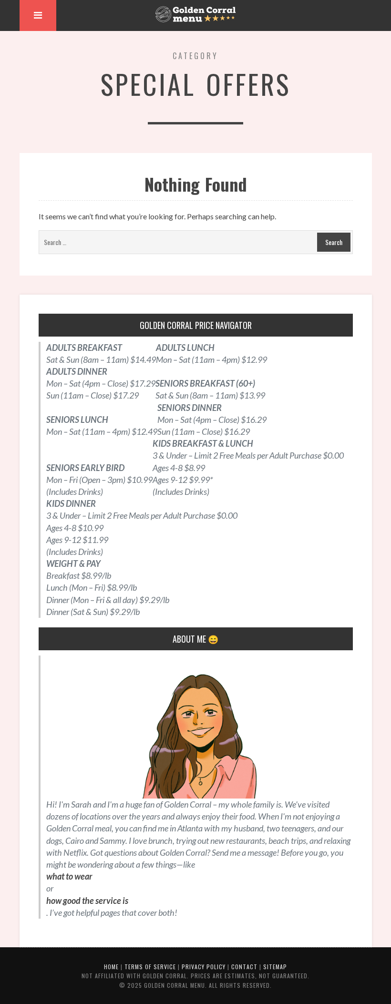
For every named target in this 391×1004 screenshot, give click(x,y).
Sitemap (275, 967)
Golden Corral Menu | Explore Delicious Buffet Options (195, 14)
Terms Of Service (150, 967)
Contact (244, 967)
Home (111, 967)
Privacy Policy (204, 967)
